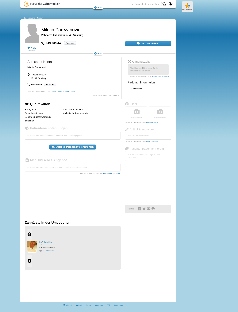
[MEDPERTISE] (187, 11)
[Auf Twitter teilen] (144, 209)
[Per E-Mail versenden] (149, 209)
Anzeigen (70, 43)
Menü (100, 7)
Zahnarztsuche (29, 18)
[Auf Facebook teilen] (140, 209)
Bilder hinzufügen (152, 122)
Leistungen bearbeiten (111, 174)
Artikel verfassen (152, 141)
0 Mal (33, 48)
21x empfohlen (48, 250)
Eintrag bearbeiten (100, 95)
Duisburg (40, 18)
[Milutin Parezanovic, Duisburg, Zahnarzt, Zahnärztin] (32, 34)
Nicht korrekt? (114, 95)
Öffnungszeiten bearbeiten (160, 76)
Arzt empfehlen (150, 43)
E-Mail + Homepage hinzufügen (63, 91)
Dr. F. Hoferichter (46, 242)
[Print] (154, 209)
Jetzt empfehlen (75, 146)
